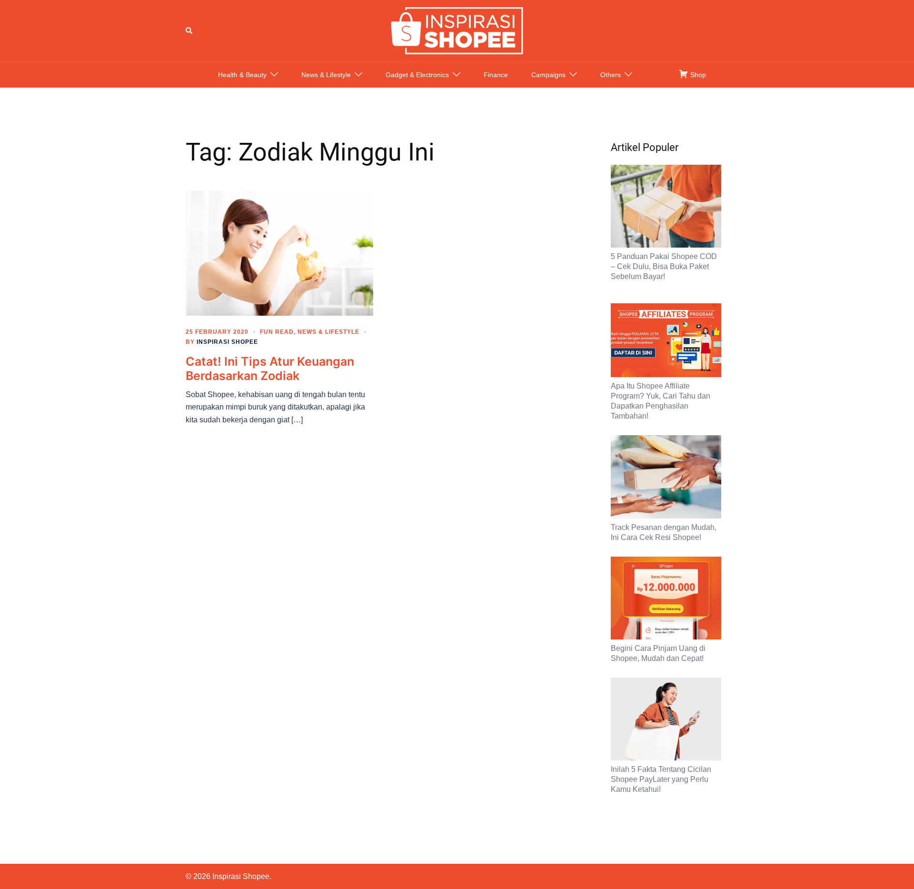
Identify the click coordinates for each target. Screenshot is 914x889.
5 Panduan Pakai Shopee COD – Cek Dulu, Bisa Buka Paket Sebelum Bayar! (664, 266)
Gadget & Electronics (417, 75)
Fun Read (277, 332)
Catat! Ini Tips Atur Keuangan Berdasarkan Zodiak (270, 368)
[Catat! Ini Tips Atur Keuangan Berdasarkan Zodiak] (279, 252)
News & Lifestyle (326, 75)
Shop (697, 75)
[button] (189, 30)
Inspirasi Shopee (227, 342)
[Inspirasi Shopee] (457, 30)
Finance (496, 75)
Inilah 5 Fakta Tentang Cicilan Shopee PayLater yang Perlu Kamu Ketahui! (661, 779)
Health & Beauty (242, 75)
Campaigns (548, 75)
